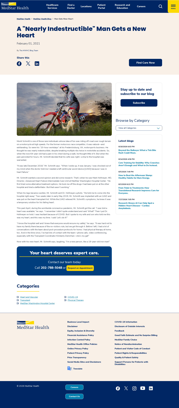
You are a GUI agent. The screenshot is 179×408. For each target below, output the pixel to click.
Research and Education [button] (122, 6)
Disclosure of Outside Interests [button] (130, 326)
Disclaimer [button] (72, 326)
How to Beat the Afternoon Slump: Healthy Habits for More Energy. (135, 176)
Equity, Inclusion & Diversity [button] (80, 330)
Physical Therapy (76, 300)
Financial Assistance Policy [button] (80, 335)
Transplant (25, 300)
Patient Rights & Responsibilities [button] (131, 353)
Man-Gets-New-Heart (63, 19)
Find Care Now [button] (145, 62)
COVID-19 (73, 297)
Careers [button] (141, 6)
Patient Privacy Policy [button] (78, 353)
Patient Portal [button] (101, 6)
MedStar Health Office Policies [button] (82, 344)
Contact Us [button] (74, 396)
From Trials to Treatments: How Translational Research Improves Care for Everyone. (138, 190)
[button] (160, 6)
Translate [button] (77, 368)
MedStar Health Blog (42, 19)
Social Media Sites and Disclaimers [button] (84, 362)
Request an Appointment (80, 268)
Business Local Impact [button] (78, 322)
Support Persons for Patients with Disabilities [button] (131, 363)
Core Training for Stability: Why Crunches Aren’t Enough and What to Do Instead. (138, 164)
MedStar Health (23, 19)
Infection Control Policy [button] (78, 339)
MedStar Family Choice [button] (126, 339)
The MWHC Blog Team (28, 50)
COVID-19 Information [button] (126, 322)
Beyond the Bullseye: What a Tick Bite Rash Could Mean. (137, 151)
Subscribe (139, 103)
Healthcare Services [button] (52, 6)
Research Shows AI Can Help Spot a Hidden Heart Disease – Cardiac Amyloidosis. (136, 206)
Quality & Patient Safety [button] (126, 357)
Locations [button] (86, 6)
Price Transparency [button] (76, 357)
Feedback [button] (119, 330)
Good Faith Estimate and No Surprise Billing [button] (136, 335)
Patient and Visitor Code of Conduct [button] (132, 348)
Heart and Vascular (29, 297)
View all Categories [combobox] (127, 128)
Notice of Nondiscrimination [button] (128, 344)
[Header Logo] (13, 4)
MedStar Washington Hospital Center (37, 303)
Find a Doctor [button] (71, 6)
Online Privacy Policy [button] (77, 348)
